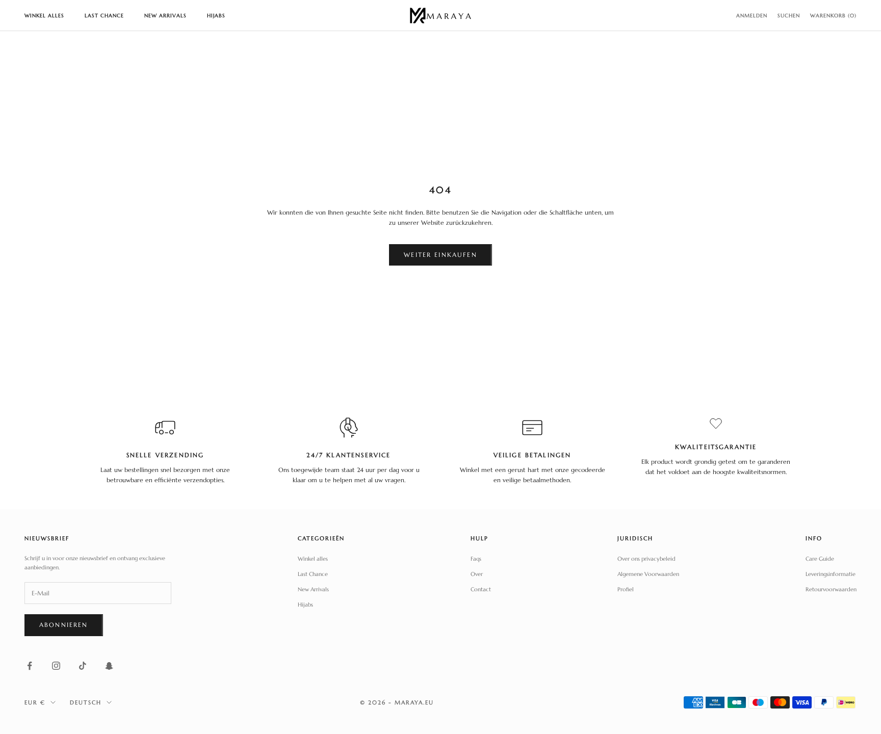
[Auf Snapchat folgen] (109, 666)
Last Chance (104, 15)
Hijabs (216, 15)
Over (477, 574)
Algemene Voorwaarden (648, 574)
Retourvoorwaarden (831, 589)
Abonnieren (63, 624)
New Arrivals (165, 15)
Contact (481, 589)
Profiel (625, 589)
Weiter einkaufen (440, 254)
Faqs (476, 558)
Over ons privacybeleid (646, 558)
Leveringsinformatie (831, 574)
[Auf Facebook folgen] (29, 666)
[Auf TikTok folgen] (82, 666)
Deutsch (85, 702)
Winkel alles (44, 15)
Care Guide (820, 558)
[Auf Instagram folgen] (56, 666)
